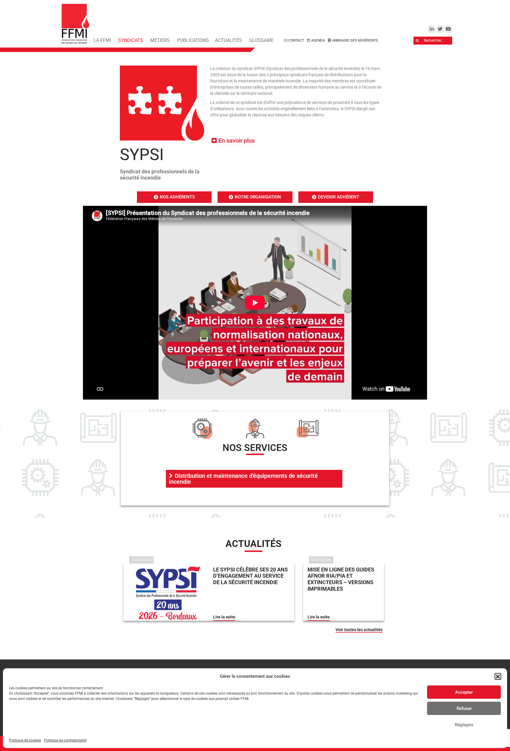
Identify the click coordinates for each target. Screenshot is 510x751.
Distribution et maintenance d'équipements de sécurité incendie (243, 478)
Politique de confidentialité (65, 740)
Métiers (160, 40)
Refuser (464, 708)
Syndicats (130, 40)
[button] (498, 676)
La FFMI (102, 40)
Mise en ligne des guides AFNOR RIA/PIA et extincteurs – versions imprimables (341, 579)
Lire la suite (224, 617)
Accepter (464, 692)
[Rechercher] (417, 41)
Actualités (228, 40)
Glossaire (261, 40)
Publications (193, 40)
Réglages (464, 724)
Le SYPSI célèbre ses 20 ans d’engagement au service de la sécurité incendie (250, 575)
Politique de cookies (25, 740)
